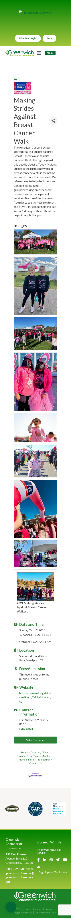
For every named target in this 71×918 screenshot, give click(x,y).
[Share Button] (53, 120)
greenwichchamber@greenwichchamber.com (19, 877)
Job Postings (43, 759)
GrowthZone (49, 912)
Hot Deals (34, 756)
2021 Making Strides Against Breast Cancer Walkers (32, 607)
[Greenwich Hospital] (58, 809)
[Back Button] (15, 79)
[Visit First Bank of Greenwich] (35, 12)
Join (49, 38)
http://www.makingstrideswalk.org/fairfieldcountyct (35, 697)
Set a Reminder (35, 740)
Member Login (27, 38)
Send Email (26, 728)
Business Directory (31, 752)
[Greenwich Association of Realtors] (35, 809)
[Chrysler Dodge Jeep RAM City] (12, 809)
